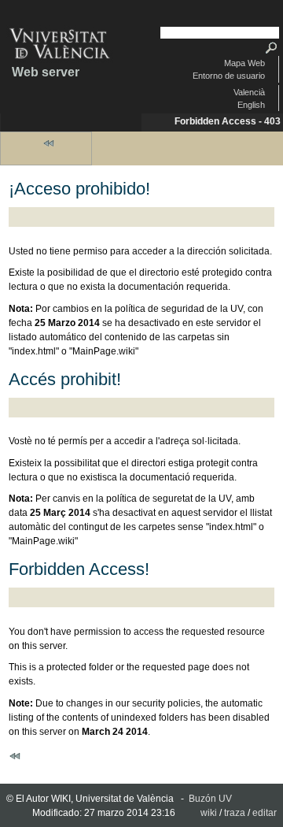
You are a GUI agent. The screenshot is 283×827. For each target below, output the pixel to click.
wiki (208, 812)
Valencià (249, 92)
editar (264, 812)
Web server (45, 72)
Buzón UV (210, 798)
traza (234, 812)
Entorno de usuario (229, 75)
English (251, 104)
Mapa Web (244, 63)
